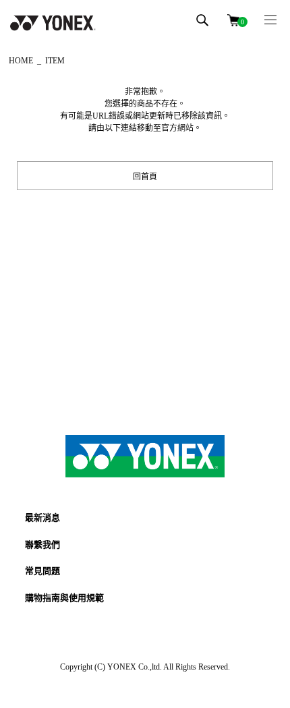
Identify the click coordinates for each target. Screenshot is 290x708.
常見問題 (42, 571)
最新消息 (42, 517)
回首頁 (145, 175)
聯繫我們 (42, 544)
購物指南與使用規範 (64, 598)
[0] (233, 19)
